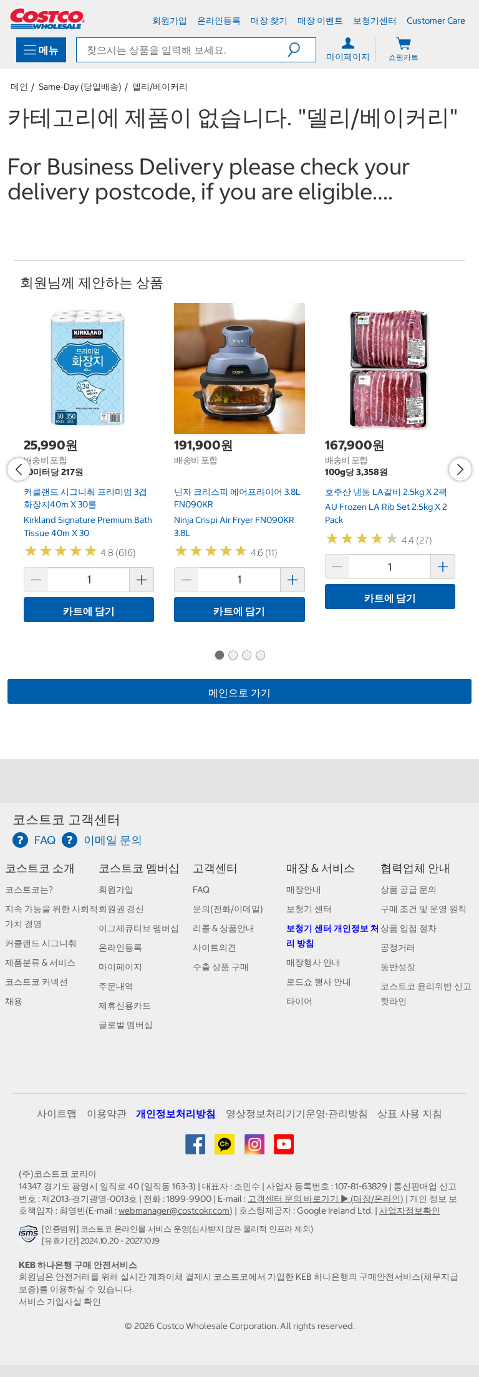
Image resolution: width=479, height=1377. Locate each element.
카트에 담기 (89, 611)
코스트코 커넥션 (36, 981)
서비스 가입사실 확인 (60, 1301)
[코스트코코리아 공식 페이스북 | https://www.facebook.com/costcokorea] (196, 1148)
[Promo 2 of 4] (233, 656)
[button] (302, 50)
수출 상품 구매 (221, 966)
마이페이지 (120, 966)
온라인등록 (120, 947)
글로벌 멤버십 (126, 1024)
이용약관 (107, 1113)
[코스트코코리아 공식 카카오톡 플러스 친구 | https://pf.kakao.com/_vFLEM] (225, 1148)
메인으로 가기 (239, 692)
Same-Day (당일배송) (80, 86)
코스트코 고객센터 (66, 819)
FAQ (201, 889)
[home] (47, 18)
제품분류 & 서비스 (40, 962)
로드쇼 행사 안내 (318, 981)
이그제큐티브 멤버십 (139, 928)
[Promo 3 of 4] (246, 656)
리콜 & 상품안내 (223, 928)
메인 (19, 86)
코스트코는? (29, 889)
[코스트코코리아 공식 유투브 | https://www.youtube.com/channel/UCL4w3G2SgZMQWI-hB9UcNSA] (284, 1148)
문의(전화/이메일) (228, 908)
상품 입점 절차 (408, 928)
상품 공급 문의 (408, 889)
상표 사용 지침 (409, 1113)
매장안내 (303, 889)
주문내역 (116, 986)
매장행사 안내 (313, 962)
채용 (13, 1001)
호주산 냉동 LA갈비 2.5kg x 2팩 (386, 491)
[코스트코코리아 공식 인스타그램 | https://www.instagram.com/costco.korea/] (255, 1148)
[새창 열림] (30, 1237)
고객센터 (215, 868)
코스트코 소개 (40, 868)
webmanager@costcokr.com (174, 1210)
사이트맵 (57, 1113)
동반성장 (397, 966)
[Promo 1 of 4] (219, 656)
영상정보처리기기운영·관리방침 (297, 1113)
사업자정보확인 (409, 1210)
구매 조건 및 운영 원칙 (423, 908)
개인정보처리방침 (176, 1113)
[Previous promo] (19, 469)
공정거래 (397, 947)
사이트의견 (214, 947)
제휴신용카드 (125, 1005)
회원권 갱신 (121, 908)
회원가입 (116, 889)
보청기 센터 (309, 908)
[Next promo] (460, 469)
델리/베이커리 (160, 86)
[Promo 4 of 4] (260, 656)
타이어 (299, 1001)
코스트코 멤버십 (139, 868)
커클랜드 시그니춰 (41, 943)
